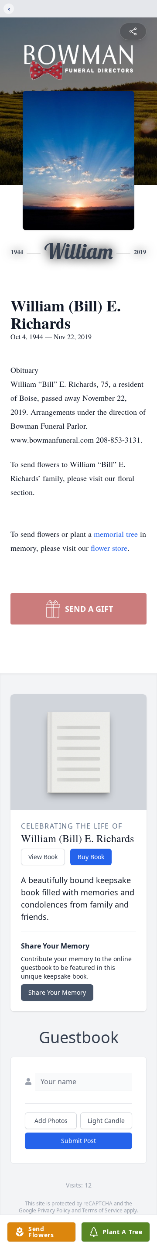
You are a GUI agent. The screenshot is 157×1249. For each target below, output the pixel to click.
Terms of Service (102, 1210)
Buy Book (91, 857)
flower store (109, 548)
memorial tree (116, 534)
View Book (43, 857)
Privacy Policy (54, 1210)
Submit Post (78, 1140)
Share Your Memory (57, 992)
